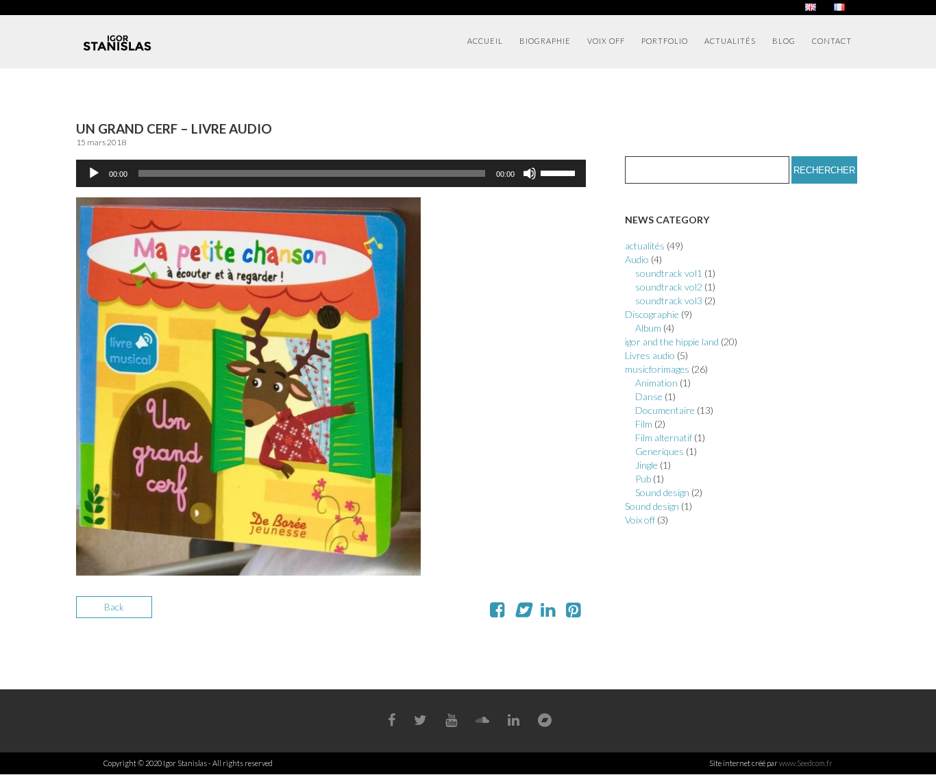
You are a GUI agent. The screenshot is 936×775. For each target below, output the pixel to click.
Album (648, 328)
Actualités (730, 40)
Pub (643, 478)
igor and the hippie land (672, 341)
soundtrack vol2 (668, 287)
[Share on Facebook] (497, 612)
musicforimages (657, 369)
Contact (832, 40)
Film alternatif (663, 437)
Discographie (652, 314)
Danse (649, 396)
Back (114, 607)
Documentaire (665, 410)
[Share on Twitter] (522, 612)
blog (784, 40)
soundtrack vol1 (668, 273)
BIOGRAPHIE (545, 40)
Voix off (606, 40)
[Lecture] (94, 173)
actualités (645, 245)
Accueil (485, 40)
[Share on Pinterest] (573, 612)
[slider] (560, 172)
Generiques (659, 451)
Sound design (662, 492)
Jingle (646, 465)
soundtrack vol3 (668, 300)
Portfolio (664, 40)
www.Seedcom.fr (806, 763)
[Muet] (530, 173)
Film (643, 424)
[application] (331, 173)
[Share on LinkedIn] (548, 612)
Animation (656, 383)
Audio (637, 259)
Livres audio (650, 355)
